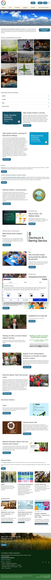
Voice (10, 7)
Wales (3, 102)
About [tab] (40, 282)
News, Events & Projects (43, 7)
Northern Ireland (5, 106)
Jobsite (33, 2)
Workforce (25, 7)
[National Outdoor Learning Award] (39, 195)
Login (45, 2)
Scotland (4, 99)
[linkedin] (49, 562)
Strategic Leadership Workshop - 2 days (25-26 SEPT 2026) (42, 515)
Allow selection (25, 299)
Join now (4, 544)
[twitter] (46, 562)
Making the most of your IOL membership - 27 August (8, 514)
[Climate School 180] (11, 427)
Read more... (6, 308)
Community (17, 7)
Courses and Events (40, 484)
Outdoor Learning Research (44, 30)
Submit (3, 468)
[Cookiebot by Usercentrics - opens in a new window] (42, 279)
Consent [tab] (10, 282)
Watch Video (32, 223)
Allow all (40, 299)
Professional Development (25, 484)
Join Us (40, 2)
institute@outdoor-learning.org (7, 557)
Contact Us (8, 561)
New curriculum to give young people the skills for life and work (37, 257)
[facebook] (43, 562)
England (4, 95)
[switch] (19, 295)
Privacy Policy (8, 568)
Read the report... (7, 393)
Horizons (3, 167)
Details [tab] (25, 282)
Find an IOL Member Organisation (8, 565)
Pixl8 (49, 575)
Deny (11, 299)
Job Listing (19, 565)
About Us (3, 7)
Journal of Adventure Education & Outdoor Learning (14, 177)
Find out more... (27, 125)
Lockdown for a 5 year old (37, 316)
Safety (3, 484)
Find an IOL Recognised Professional (9, 563)
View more (9, 45)
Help (3, 568)
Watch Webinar (6, 345)
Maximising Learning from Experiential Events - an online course (25, 514)
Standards (33, 7)
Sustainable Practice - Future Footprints (10, 566)
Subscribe (4, 171)
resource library (6, 462)
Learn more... (32, 267)
